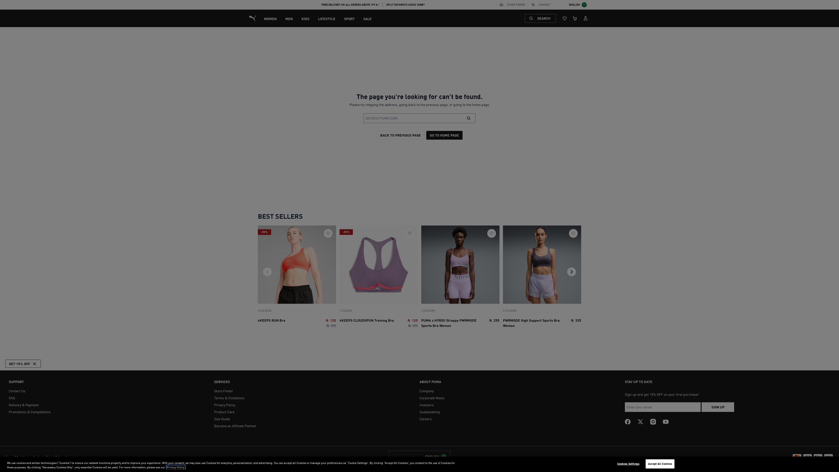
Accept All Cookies (660, 463)
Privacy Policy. (176, 467)
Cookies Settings (628, 463)
